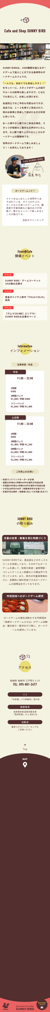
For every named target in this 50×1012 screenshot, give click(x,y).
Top (25, 748)
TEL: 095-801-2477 (25, 684)
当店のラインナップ (33, 219)
